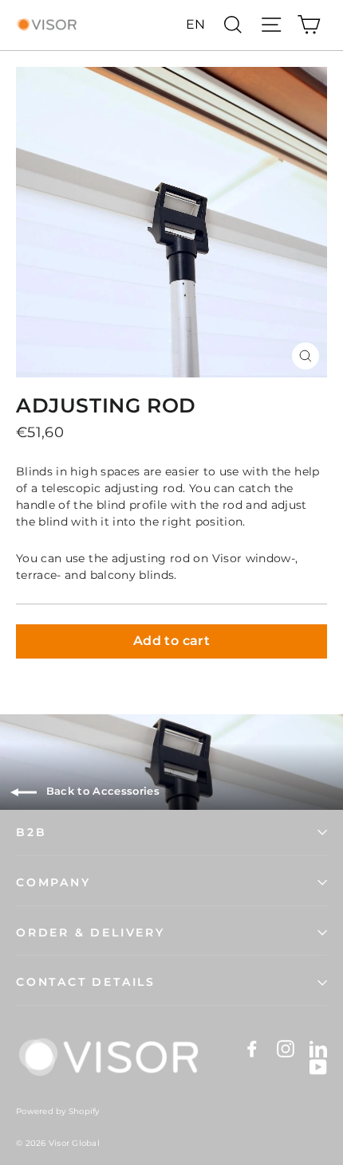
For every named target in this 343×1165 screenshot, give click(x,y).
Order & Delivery (90, 932)
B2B (31, 832)
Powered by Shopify (58, 1111)
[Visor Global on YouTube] (318, 1066)
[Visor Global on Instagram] (285, 1048)
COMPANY (53, 882)
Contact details (86, 982)
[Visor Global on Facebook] (252, 1048)
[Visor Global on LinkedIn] (318, 1048)
